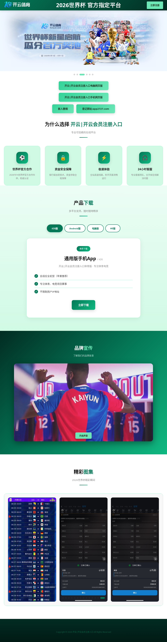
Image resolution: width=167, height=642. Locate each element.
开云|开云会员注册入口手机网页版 (84, 97)
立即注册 (154, 5)
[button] (64, 598)
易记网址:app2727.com (95, 108)
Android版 (75, 228)
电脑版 (95, 228)
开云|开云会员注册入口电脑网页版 (84, 85)
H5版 (112, 228)
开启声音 (83, 436)
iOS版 (55, 228)
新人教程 (63, 108)
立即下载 (83, 305)
